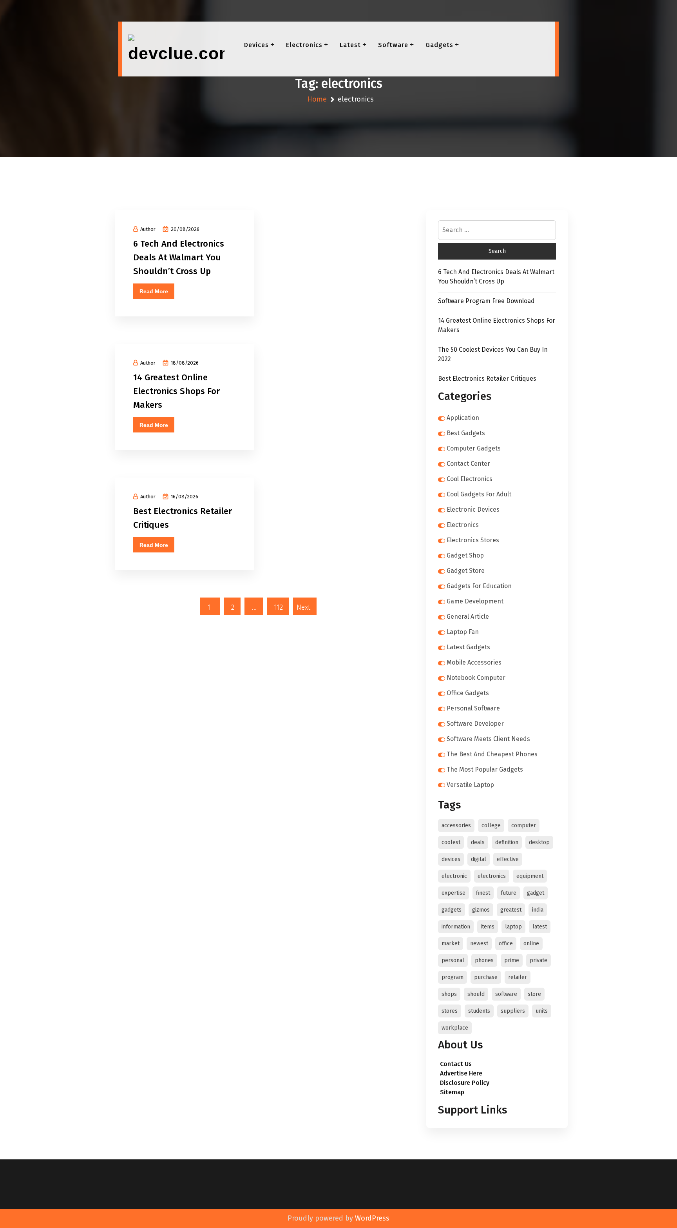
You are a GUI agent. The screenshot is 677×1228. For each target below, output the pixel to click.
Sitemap (452, 1092)
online (531, 943)
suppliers (513, 1011)
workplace (455, 1028)
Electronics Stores (473, 540)
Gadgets (439, 45)
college (491, 825)
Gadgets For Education (479, 586)
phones (484, 960)
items (487, 926)
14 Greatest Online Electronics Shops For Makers (176, 391)
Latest (350, 45)
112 (278, 607)
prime (511, 960)
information (456, 926)
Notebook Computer (476, 677)
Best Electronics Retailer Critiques (487, 378)
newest (479, 943)
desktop (539, 842)
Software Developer (475, 723)
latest (539, 926)
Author (148, 229)
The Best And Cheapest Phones (492, 754)
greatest (510, 909)
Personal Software (473, 708)
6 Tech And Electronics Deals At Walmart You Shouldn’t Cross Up (178, 257)
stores (450, 1011)
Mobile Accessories (474, 662)
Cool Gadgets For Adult (479, 494)
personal (453, 960)
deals (478, 842)
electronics (492, 876)
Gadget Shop (465, 555)
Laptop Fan (463, 632)
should (476, 994)
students (479, 1011)
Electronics (304, 45)
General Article (468, 616)
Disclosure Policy (464, 1082)
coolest (451, 842)
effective (508, 859)
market (451, 943)
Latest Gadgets (468, 647)
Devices (256, 45)
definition (506, 842)
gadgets (452, 909)
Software (393, 45)
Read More (153, 291)
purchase (486, 977)
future (508, 893)
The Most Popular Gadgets (485, 769)
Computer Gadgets (474, 448)
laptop (513, 926)
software (506, 994)
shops (449, 994)
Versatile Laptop (470, 784)
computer (523, 825)
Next (303, 607)
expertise (453, 893)
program (452, 977)
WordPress (372, 1218)
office (506, 943)
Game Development (475, 601)
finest (483, 893)
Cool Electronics (469, 479)
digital (478, 859)
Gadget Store (466, 570)
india (537, 909)
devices (451, 859)
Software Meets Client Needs (488, 739)
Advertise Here (461, 1073)
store (534, 994)
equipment (529, 876)
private (538, 960)
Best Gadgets (466, 433)
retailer (517, 977)
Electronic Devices (473, 509)
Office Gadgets (468, 693)
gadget (535, 893)
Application (463, 417)
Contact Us (456, 1064)
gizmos (481, 909)
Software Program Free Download (486, 301)
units (542, 1011)
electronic (454, 876)
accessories (456, 825)
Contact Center (468, 463)
